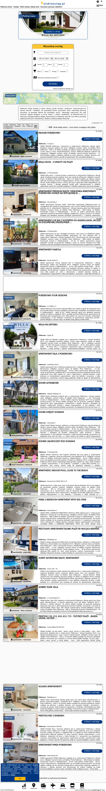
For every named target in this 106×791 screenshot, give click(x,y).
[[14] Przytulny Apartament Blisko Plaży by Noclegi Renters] (20, 540)
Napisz (103, 790)
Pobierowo (8, 135)
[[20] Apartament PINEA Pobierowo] (20, 756)
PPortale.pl (11, 790)
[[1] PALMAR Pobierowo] (20, 144)
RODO (13, 775)
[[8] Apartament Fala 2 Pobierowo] (20, 365)
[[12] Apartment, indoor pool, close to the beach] (20, 482)
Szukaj (53, 84)
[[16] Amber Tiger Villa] (20, 599)
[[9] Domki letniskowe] (20, 394)
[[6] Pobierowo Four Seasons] (20, 307)
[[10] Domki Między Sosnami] (20, 424)
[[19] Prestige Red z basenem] (20, 727)
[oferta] (10, 156)
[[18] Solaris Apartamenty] (20, 698)
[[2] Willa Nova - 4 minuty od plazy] (20, 174)
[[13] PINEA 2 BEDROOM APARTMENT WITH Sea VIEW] (20, 511)
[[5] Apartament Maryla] (20, 261)
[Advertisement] (53, 663)
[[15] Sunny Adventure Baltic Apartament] (20, 569)
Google (35, 765)
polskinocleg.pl (53, 4)
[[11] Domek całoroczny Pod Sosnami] (20, 453)
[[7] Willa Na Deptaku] (20, 336)
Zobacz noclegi (92, 139)
